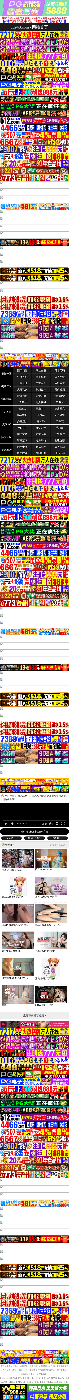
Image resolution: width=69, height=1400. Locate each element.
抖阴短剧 (41, 453)
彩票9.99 (22, 415)
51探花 (60, 421)
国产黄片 (22, 434)
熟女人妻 (41, 434)
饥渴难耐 (41, 396)
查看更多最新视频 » (34, 1015)
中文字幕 (41, 383)
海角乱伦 (41, 440)
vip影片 (11, 838)
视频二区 (6, 386)
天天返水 (60, 415)
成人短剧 (60, 446)
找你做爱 (60, 396)
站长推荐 (6, 399)
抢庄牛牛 (41, 408)
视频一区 (6, 373)
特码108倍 (34, 838)
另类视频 (60, 389)
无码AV (6, 424)
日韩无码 (60, 453)
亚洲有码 (22, 376)
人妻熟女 (22, 389)
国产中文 (22, 446)
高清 (44, 823)
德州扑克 (60, 408)
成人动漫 (60, 376)
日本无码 (60, 370)
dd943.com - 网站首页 (29, 27)
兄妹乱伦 (41, 446)
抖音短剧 (22, 421)
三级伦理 (22, 383)
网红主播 (41, 370)
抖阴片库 (6, 437)
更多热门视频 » (58, 845)
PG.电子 (57, 838)
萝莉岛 (60, 427)
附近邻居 (22, 396)
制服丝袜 (41, 389)
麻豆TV (41, 421)
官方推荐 (6, 411)
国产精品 (22, 370)
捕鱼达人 (22, 408)
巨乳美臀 (60, 383)
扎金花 (41, 415)
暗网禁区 (22, 440)
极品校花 (22, 453)
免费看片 (6, 450)
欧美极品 (41, 376)
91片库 (22, 427)
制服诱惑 (60, 440)
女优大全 (41, 427)
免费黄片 (60, 434)
